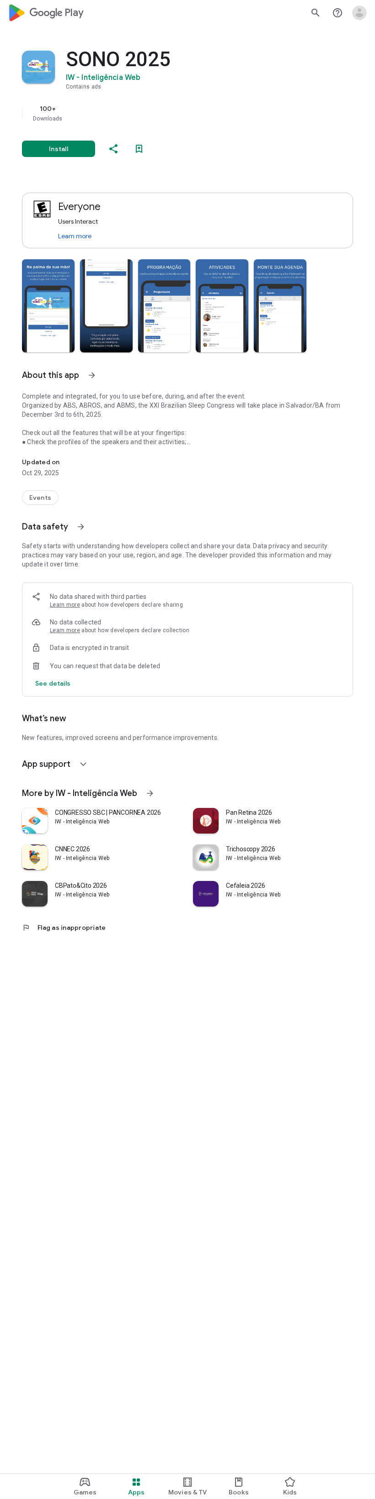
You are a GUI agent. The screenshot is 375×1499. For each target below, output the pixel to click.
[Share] (113, 149)
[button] (48, 305)
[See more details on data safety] (53, 683)
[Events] (40, 497)
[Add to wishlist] (139, 149)
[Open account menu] (359, 13)
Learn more (74, 236)
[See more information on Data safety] (81, 527)
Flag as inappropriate (64, 927)
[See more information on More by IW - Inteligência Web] (150, 793)
